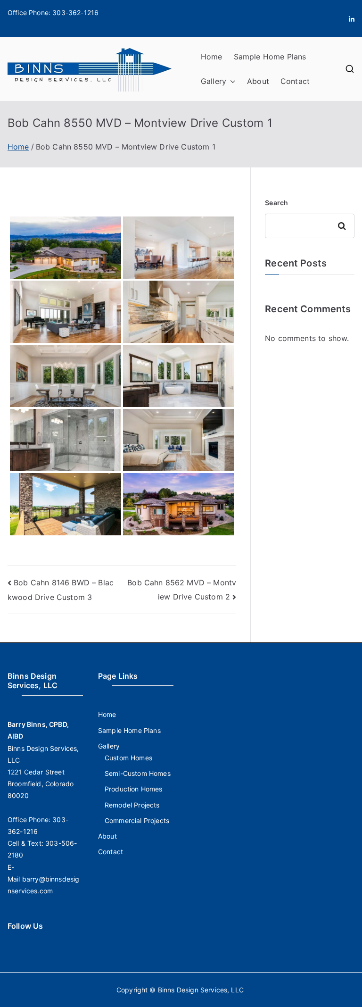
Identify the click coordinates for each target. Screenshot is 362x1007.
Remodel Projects (132, 805)
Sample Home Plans (270, 56)
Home (211, 56)
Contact (295, 81)
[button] (231, 81)
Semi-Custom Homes (138, 773)
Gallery (213, 81)
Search (276, 203)
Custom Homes (128, 758)
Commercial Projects (137, 820)
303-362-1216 (75, 12)
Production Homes (134, 789)
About (258, 81)
